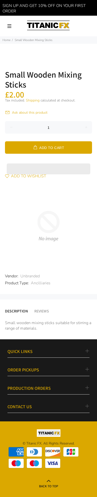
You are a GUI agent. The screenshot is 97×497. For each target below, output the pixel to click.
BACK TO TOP (48, 486)
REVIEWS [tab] (41, 310)
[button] (48, 164)
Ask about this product (30, 112)
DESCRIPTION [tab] (16, 310)
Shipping (33, 100)
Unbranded (30, 276)
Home (6, 40)
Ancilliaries (40, 283)
